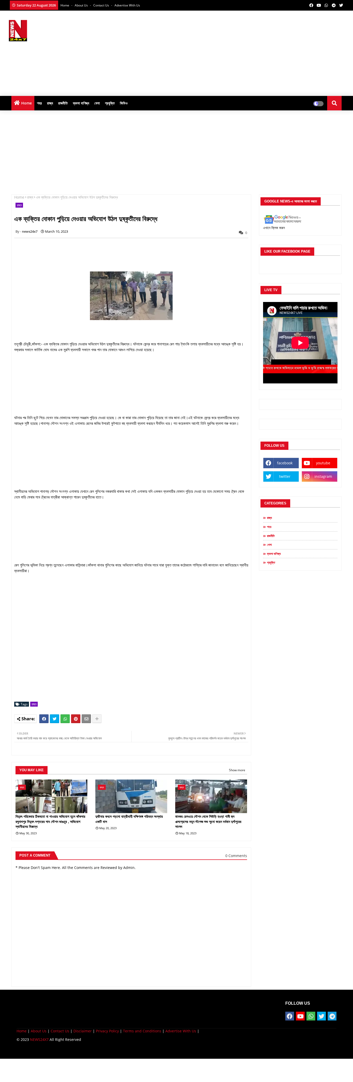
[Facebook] (44, 718)
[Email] (86, 718)
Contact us (101, 5)
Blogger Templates (53, 1050)
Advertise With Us (127, 5)
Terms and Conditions (142, 1030)
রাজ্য (50, 103)
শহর (39, 103)
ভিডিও (124, 103)
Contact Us (60, 1030)
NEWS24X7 (39, 1039)
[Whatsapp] (65, 718)
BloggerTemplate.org (117, 1050)
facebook (285, 462)
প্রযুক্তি (110, 103)
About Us (82, 5)
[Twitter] (54, 718)
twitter (284, 476)
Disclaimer (82, 1030)
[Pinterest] (75, 718)
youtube (323, 462)
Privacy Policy (107, 1030)
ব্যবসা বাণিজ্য (81, 103)
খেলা (97, 103)
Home (65, 5)
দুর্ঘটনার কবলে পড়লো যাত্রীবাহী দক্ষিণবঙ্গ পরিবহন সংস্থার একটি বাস (129, 819)
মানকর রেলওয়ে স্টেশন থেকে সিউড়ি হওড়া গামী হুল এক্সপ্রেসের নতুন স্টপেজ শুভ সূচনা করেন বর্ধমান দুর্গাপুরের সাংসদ (208, 821)
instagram (323, 476)
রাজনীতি (63, 103)
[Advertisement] (250, 52)
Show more (237, 770)
